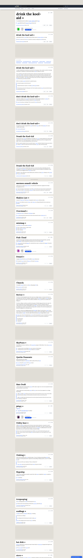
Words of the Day (17, 8)
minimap (17, 231)
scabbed (18, 513)
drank (20, 173)
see (35, 501)
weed (34, 464)
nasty (34, 503)
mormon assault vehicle (19, 192)
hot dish (17, 549)
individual (20, 259)
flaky (30, 513)
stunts (27, 410)
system (30, 21)
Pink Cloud (17, 246)
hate (20, 393)
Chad (24, 393)
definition (44, 125)
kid (29, 285)
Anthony (18, 315)
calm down (36, 261)
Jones (38, 138)
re (18, 241)
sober (20, 241)
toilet (26, 501)
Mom (18, 520)
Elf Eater (21, 217)
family (46, 243)
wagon (26, 185)
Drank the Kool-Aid (35, 61)
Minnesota (18, 544)
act (18, 501)
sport (31, 390)
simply (27, 547)
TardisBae (20, 289)
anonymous (20, 263)
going (23, 261)
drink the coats (40, 62)
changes (39, 37)
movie (30, 362)
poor (49, 345)
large (39, 544)
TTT (31, 315)
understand (19, 213)
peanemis (24, 362)
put (35, 390)
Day (24, 190)
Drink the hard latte (47, 62)
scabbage (17, 522)
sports (31, 386)
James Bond (23, 410)
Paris (30, 348)
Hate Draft (17, 400)
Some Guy (23, 25)
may (39, 298)
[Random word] (63, 6)
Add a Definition (60, 8)
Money (33, 8)
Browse (22, 8)
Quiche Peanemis (18, 364)
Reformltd (21, 205)
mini (28, 185)
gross (35, 518)
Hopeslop (17, 479)
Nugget (24, 131)
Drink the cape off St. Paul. (32, 62)
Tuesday (38, 427)
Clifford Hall (20, 549)
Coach (18, 23)
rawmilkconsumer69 (22, 479)
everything (29, 225)
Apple (35, 85)
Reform (27, 200)
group (41, 544)
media (27, 360)
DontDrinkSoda (21, 466)
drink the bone (18, 62)
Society (29, 8)
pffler (20, 400)
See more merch (34, 29)
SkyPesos (17, 351)
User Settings (66, 8)
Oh (17, 102)
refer (37, 200)
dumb (42, 172)
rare (20, 475)
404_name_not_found (22, 351)
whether (33, 21)
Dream (39, 312)
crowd (25, 37)
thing (36, 503)
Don (18, 129)
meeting (46, 98)
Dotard (17, 263)
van (29, 185)
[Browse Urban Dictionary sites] (17, 6)
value (51, 345)
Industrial (31, 190)
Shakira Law (17, 205)
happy (28, 243)
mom (19, 287)
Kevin (22, 146)
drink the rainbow (42, 61)
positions (42, 37)
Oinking (17, 466)
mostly (21, 225)
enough (30, 349)
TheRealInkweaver (22, 505)
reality (42, 241)
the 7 (44, 215)
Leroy (18, 215)
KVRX (24, 192)
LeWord (20, 231)
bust (17, 459)
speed (47, 457)
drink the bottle (24, 62)
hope (18, 464)
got (19, 39)
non (27, 457)
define (20, 168)
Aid (24, 129)
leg (31, 520)
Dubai (29, 202)
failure (35, 305)
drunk (17, 78)
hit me (21, 287)
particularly (25, 513)
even (21, 144)
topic (22, 213)
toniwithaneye (22, 246)
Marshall (35, 310)
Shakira (34, 202)
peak (40, 360)
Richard (18, 202)
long (26, 259)
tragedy (30, 170)
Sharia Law (22, 200)
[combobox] (42, 6)
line (33, 188)
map (17, 225)
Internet (50, 172)
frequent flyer (33, 345)
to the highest (30, 213)
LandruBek (23, 91)
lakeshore (21, 435)
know (25, 228)
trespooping (17, 505)
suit (27, 39)
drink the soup (48, 61)
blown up (29, 261)
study (47, 310)
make (33, 259)
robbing (42, 215)
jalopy (17, 412)
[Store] (65, 6)
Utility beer (17, 435)
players (27, 23)
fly (35, 349)
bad (38, 21)
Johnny (21, 464)
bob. (23, 104)
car (19, 408)
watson (20, 412)
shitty (18, 408)
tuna (19, 547)
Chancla (17, 289)
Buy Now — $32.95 (28, 29)
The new (18, 243)
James (36, 143)
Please (37, 125)
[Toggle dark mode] (67, 6)
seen (37, 474)
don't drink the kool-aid (27, 61)
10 (18, 477)
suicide (24, 81)
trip (26, 77)
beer (19, 425)
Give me (18, 362)
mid (20, 75)
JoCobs (21, 522)
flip (35, 285)
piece (28, 360)
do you (23, 228)
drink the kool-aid (18, 25)
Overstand (17, 217)
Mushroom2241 (24, 364)
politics (24, 312)
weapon (22, 285)
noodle (21, 547)
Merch (51, 25)
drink (31, 23)
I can (19, 410)
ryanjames (23, 41)
